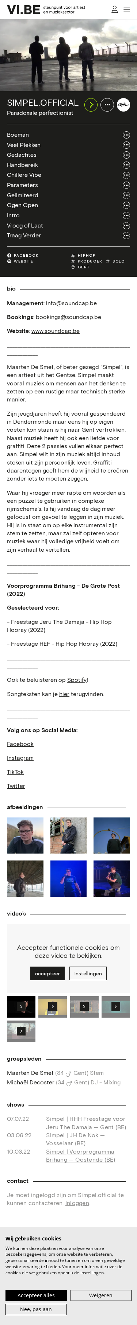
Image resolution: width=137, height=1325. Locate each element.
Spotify (77, 680)
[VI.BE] (46, 9)
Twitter (16, 786)
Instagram (20, 758)
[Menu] (127, 9)
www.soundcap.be (55, 331)
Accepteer (47, 973)
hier (64, 694)
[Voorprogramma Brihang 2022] (68, 878)
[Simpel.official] (123, 104)
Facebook (20, 744)
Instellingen (88, 973)
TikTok (15, 772)
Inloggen (77, 1203)
